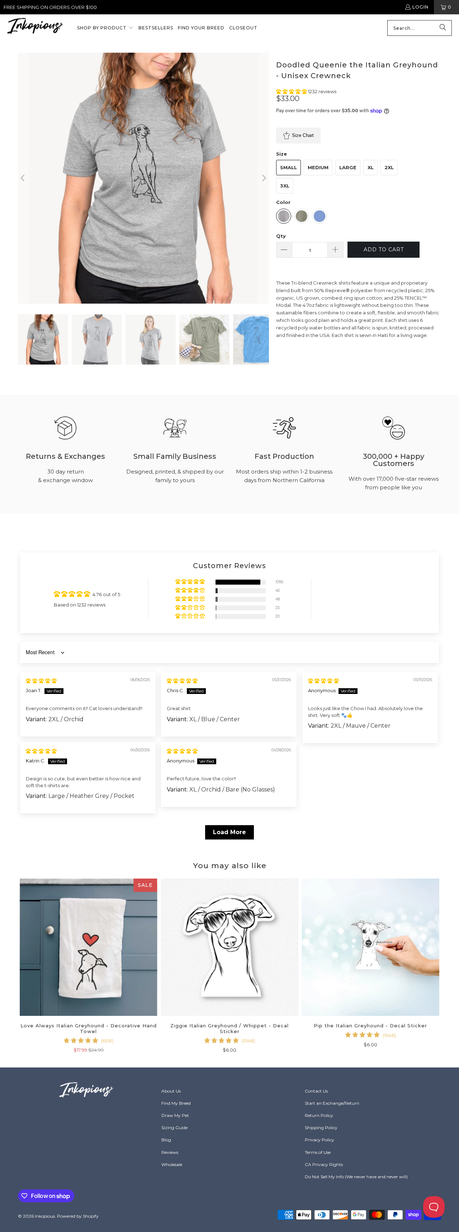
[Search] (443, 28)
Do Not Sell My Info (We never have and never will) (356, 1176)
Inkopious (45, 1216)
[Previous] (23, 178)
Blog (166, 1139)
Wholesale (171, 1164)
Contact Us (316, 1091)
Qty (281, 236)
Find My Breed (176, 1103)
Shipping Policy (321, 1127)
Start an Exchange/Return (332, 1103)
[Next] (263, 178)
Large (347, 167)
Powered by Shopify (78, 1216)
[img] (41, 681)
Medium (318, 167)
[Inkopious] (35, 28)
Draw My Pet (175, 1115)
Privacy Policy (319, 1139)
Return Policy (319, 1115)
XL (371, 167)
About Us (171, 1091)
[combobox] (419, 28)
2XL (389, 167)
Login (420, 7)
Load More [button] (229, 832)
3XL (284, 186)
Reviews (169, 1152)
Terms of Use (318, 1152)
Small (288, 167)
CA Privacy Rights (324, 1164)
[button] (105, 28)
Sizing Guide (174, 1127)
